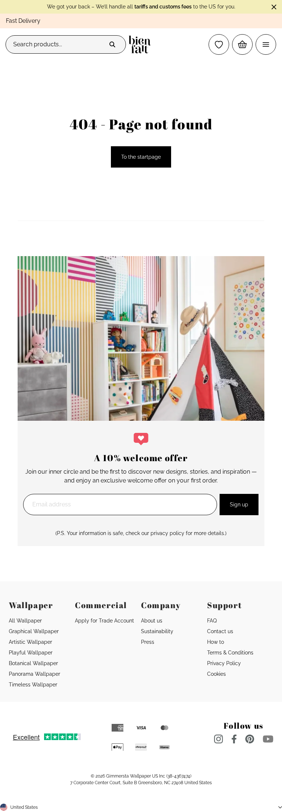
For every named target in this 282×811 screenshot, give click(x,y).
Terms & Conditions (230, 653)
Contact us (220, 631)
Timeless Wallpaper (33, 685)
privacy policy (167, 533)
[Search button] (112, 44)
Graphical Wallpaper (34, 631)
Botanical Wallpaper (33, 663)
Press (147, 642)
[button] (219, 44)
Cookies (216, 674)
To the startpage (141, 157)
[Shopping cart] (242, 44)
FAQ (212, 621)
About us (151, 621)
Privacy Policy (224, 663)
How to (215, 642)
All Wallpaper (25, 621)
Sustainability (157, 631)
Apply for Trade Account (104, 621)
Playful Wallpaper (31, 653)
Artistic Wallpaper (30, 642)
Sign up (239, 504)
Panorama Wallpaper (34, 674)
